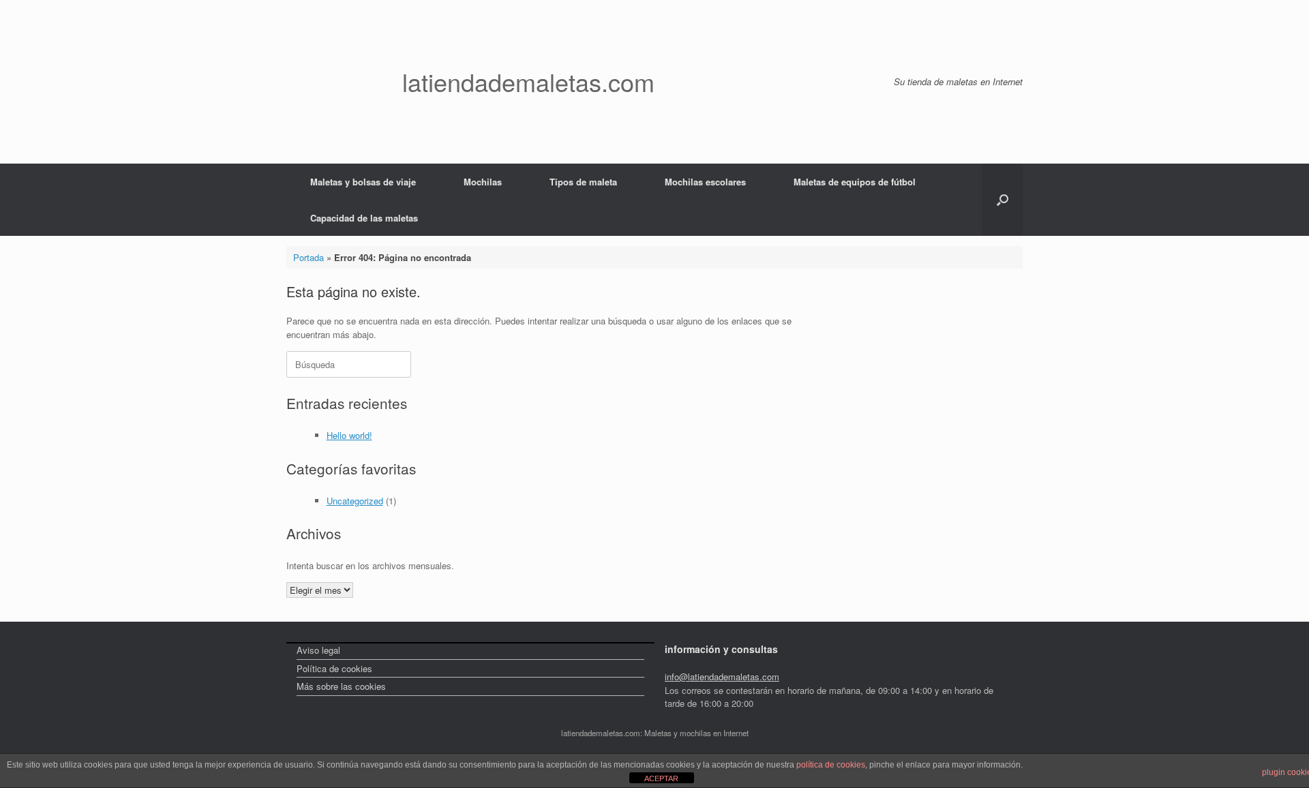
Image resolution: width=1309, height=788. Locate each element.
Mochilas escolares (705, 181)
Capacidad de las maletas (364, 217)
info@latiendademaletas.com (722, 676)
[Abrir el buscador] (1002, 200)
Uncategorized (355, 500)
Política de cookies (334, 668)
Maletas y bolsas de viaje (363, 181)
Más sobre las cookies (341, 686)
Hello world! (349, 435)
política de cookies (830, 765)
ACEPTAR (661, 778)
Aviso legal (318, 649)
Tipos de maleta (583, 181)
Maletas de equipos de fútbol (855, 181)
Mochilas (483, 181)
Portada (308, 257)
